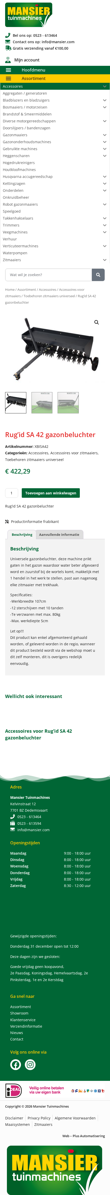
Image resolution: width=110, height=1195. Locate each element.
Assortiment (34, 78)
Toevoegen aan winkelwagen (50, 493)
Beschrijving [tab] (22, 534)
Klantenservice (23, 1019)
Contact (16, 1039)
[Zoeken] (98, 275)
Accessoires (47, 289)
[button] (8, 70)
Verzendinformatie (26, 1026)
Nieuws (16, 1032)
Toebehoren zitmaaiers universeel (49, 296)
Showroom (19, 1013)
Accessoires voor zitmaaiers (74, 452)
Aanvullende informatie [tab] (59, 534)
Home (10, 289)
